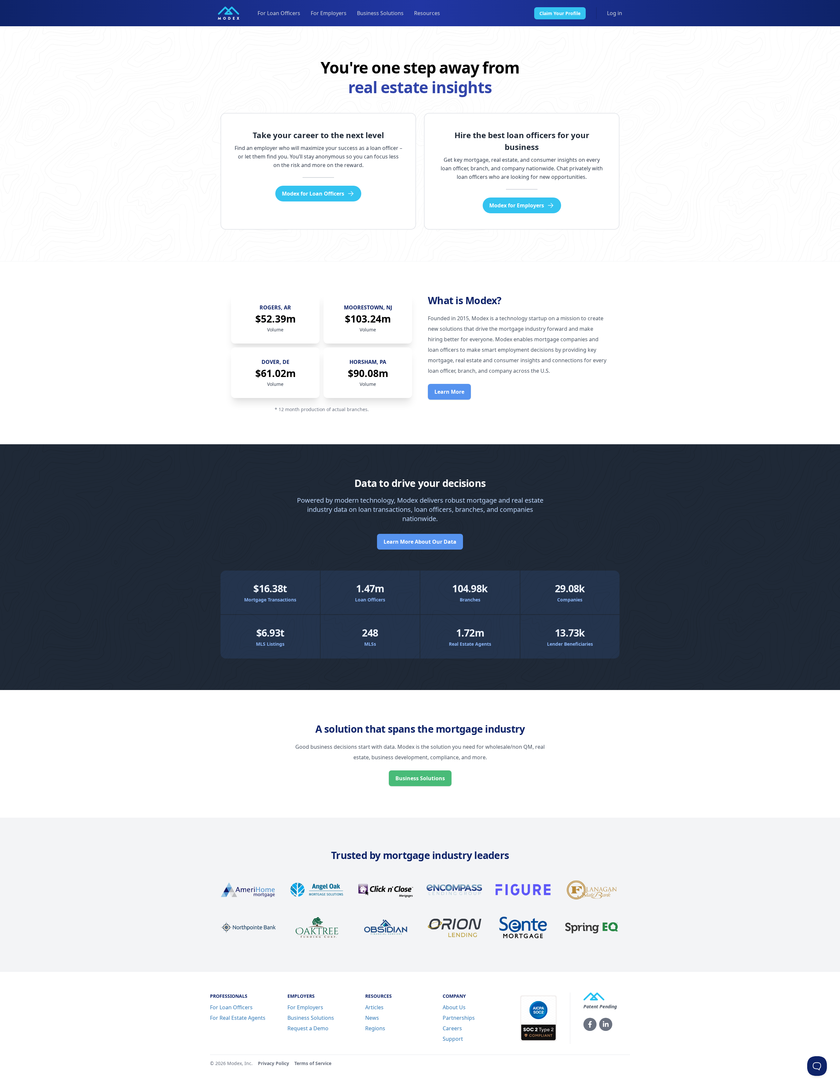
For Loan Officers (279, 13)
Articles (374, 1007)
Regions (375, 1028)
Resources (427, 13)
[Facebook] (590, 1024)
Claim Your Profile (559, 13)
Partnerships (459, 1017)
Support (453, 1038)
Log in (614, 13)
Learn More (449, 391)
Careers (452, 1028)
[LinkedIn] (605, 1024)
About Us (454, 1007)
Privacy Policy (273, 1063)
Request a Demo (307, 1028)
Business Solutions (380, 13)
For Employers (328, 13)
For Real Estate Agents (237, 1017)
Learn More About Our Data (420, 541)
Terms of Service (312, 1063)
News (372, 1017)
